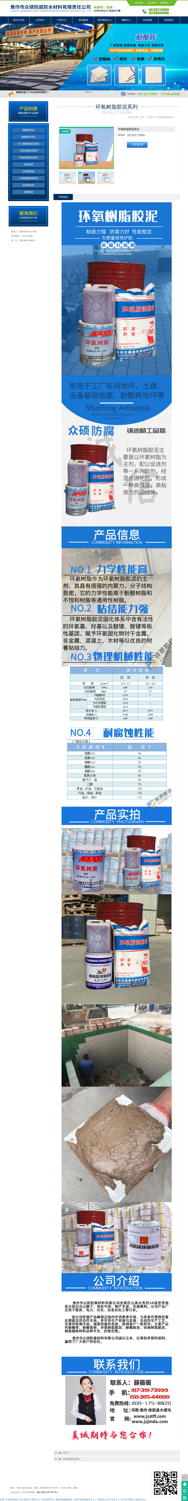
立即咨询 (137, 144)
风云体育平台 (48, 1500)
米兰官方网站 (127, 1500)
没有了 (66, 1453)
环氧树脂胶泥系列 (165, 117)
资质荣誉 (147, 20)
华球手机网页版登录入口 (85, 1500)
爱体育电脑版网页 (64, 1500)
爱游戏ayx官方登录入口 (109, 1500)
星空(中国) (18, 20)
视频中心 (126, 20)
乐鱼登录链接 (12, 1500)
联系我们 (165, 3)
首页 (142, 117)
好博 (2, 1500)
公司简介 (40, 20)
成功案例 (83, 20)
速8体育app (140, 1500)
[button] (91, 87)
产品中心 (61, 20)
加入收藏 (152, 3)
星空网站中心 (105, 20)
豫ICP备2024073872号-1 (47, 1492)
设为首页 (139, 3)
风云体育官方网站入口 (30, 1500)
